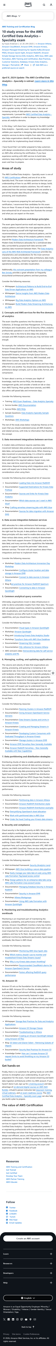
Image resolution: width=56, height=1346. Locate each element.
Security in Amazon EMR (29, 893)
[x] (4, 1319)
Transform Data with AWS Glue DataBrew (32, 639)
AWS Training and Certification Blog (18, 26)
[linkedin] (13, 1319)
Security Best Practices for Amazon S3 (35, 1049)
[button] (13, 16)
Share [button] (26, 65)
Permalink (15, 65)
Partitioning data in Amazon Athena (34, 800)
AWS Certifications (13, 177)
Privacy (6, 1334)
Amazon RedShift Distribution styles (34, 804)
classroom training (44, 1090)
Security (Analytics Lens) (40, 865)
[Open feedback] (53, 673)
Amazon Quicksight (23, 631)
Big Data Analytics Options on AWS (31, 300)
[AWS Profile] (51, 5)
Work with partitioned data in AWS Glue (27, 815)
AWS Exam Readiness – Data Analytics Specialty (33, 401)
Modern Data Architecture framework (27, 239)
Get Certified (11, 1173)
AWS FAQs (21, 409)
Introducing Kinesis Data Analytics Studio (31, 635)
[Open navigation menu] (4, 5)
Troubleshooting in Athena (30, 1032)
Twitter (11, 1207)
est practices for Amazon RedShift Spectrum (30, 584)
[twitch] (22, 1319)
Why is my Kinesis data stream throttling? (28, 961)
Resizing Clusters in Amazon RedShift (35, 709)
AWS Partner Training (15, 1179)
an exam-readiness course (31, 1093)
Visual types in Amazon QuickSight (34, 628)
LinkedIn (12, 1213)
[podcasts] (30, 1319)
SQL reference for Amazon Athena (33, 647)
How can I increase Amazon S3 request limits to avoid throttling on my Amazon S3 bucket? (27, 1056)
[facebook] (9, 1319)
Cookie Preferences (31, 1334)
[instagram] (17, 1319)
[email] (35, 1319)
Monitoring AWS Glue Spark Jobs (33, 951)
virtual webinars (9, 1093)
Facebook (12, 1211)
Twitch (12, 1217)
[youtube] (26, 1319)
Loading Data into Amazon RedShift (34, 483)
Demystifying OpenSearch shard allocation (28, 811)
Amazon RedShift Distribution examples (36, 808)
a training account (36, 1084)
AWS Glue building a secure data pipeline (33, 869)
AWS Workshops (22, 420)
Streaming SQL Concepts (29, 643)
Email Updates (15, 1223)
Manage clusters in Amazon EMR (33, 740)
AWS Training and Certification (19, 1167)
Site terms (16, 1334)
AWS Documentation (27, 405)
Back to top (26, 1327)
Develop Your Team (14, 1176)
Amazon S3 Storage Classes (31, 1028)
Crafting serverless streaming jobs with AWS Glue (31, 507)
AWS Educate (11, 1182)
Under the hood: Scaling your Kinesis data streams (31, 819)
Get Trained (11, 1170)
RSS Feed (12, 1220)
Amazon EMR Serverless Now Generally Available (31, 744)
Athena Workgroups (23, 897)
